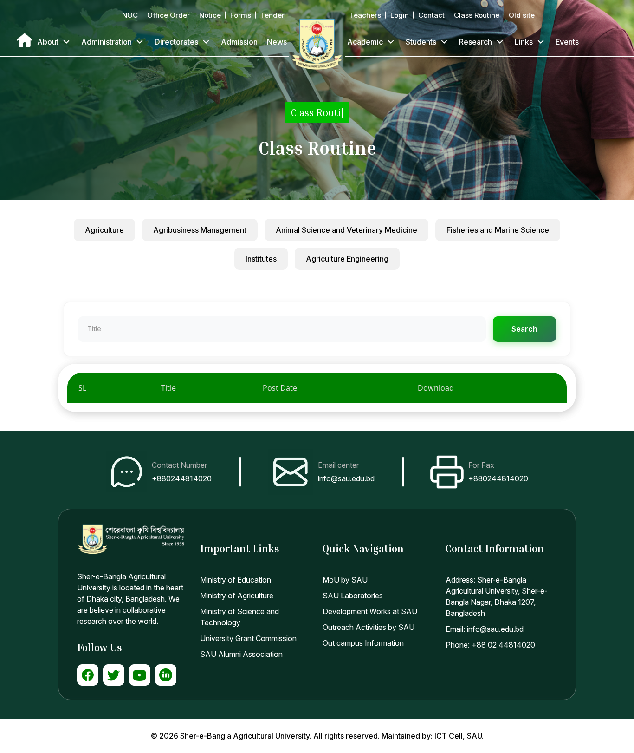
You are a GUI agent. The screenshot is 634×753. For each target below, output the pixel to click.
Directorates (176, 41)
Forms (240, 15)
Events (567, 41)
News (277, 41)
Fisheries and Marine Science (497, 230)
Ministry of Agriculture (236, 595)
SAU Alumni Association (241, 654)
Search (524, 329)
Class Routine (476, 15)
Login (399, 15)
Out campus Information (363, 643)
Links (524, 41)
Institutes (261, 258)
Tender (272, 15)
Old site (522, 15)
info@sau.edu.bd (346, 478)
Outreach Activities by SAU (368, 627)
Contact (431, 15)
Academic (365, 41)
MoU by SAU (345, 579)
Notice (210, 15)
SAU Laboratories (353, 595)
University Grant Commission (248, 638)
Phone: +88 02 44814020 (490, 644)
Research (475, 41)
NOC (130, 15)
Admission (239, 41)
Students (421, 41)
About (47, 41)
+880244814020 (182, 478)
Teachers (365, 15)
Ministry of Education (235, 579)
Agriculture (104, 230)
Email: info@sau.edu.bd (485, 629)
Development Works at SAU (370, 611)
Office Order (168, 15)
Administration (106, 41)
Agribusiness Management (199, 230)
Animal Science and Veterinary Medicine (346, 230)
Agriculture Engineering (347, 258)
